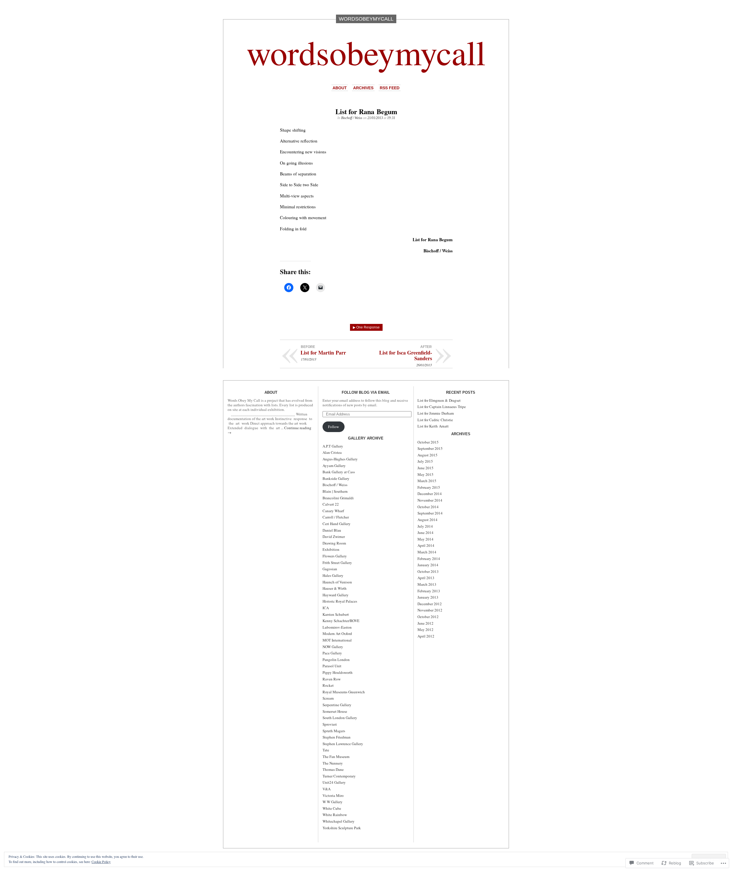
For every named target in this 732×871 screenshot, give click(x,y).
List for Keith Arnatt (433, 426)
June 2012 (425, 623)
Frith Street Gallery (337, 562)
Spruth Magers (334, 730)
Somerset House (335, 711)
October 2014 (428, 506)
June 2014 (425, 532)
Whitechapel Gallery (339, 821)
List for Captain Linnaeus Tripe (441, 406)
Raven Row (332, 679)
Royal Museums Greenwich (344, 691)
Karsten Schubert (336, 614)
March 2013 (426, 584)
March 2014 (426, 552)
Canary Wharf (333, 510)
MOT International (337, 640)
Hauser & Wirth (335, 588)
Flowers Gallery (335, 556)
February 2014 (428, 558)
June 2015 (425, 467)
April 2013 (425, 577)
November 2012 (429, 610)
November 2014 (429, 500)
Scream (328, 698)
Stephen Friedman (337, 737)
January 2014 (427, 564)
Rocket (328, 685)
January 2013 (427, 597)
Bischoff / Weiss (351, 118)
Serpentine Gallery (337, 704)
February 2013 (428, 590)
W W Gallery (333, 801)
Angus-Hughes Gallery (340, 459)
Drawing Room (334, 543)
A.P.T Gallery (333, 446)
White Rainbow (335, 814)
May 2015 (425, 474)
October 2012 (428, 616)
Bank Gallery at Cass (339, 471)
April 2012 (425, 636)
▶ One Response (366, 327)
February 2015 (428, 487)
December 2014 (429, 493)
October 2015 (428, 442)
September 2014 (430, 513)
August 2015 (427, 455)
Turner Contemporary (339, 776)
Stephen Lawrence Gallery (343, 743)
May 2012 (425, 629)
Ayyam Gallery (334, 465)
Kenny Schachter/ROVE (341, 620)
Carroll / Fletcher (336, 517)
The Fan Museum (336, 756)
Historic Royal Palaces (340, 601)
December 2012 (429, 603)
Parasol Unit (332, 665)
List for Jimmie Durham (435, 413)
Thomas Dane (333, 769)
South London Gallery (340, 717)
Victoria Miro (333, 795)
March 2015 (426, 480)
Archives (363, 88)
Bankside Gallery (336, 478)
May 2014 (425, 539)
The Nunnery (333, 763)
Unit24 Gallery (334, 782)
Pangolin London (336, 659)
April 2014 (425, 545)
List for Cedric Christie (435, 419)
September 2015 (430, 448)
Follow (333, 426)
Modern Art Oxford (337, 633)
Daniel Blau (332, 530)
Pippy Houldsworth (338, 672)
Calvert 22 (331, 504)
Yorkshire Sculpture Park (342, 827)
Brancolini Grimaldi (338, 497)
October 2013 (428, 571)
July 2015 (425, 461)
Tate (326, 750)
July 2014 (425, 526)
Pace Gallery (332, 653)
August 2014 (427, 519)
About (340, 88)
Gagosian (330, 568)
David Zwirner (334, 536)
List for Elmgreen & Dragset (439, 400)
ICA (326, 607)
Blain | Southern (335, 491)
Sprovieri (330, 724)
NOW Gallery (333, 646)
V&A (327, 788)
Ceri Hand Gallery (337, 523)
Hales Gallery (333, 575)
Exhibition (331, 549)
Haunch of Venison (337, 582)
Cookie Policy (101, 861)
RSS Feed (389, 88)
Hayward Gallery (336, 594)
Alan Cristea (332, 452)
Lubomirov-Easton (337, 627)
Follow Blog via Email (366, 392)
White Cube (332, 808)
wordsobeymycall (366, 52)
